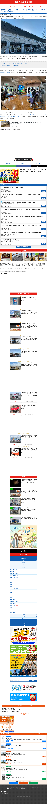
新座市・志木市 (12, 603)
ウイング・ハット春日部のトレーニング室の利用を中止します (14, 63)
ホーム (9, 787)
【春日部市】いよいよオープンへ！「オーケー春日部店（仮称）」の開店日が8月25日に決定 (29, 351)
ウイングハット (2, 271)
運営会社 (13, 787)
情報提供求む (19, 787)
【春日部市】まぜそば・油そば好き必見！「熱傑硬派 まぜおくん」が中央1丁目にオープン (29, 407)
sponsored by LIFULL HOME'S (39, 733)
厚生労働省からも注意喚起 (5, 72)
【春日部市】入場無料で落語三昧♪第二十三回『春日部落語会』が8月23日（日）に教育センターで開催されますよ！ (29, 509)
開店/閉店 (14, 5)
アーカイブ (44, 5)
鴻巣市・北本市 (12, 592)
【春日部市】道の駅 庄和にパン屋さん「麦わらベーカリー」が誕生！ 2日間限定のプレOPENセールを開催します (29, 312)
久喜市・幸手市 (12, 579)
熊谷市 (11, 590)
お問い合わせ (35, 787)
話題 (32, 5)
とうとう (5, 273)
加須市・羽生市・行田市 (14, 577)
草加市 (11, 586)
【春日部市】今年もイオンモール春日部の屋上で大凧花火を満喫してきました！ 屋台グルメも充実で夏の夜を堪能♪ (29, 481)
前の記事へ (8, 163)
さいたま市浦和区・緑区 (14, 575)
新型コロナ (17, 271)
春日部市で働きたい (5, 184)
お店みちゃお (25, 5)
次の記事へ (38, 163)
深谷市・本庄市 (12, 612)
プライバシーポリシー (12, 788)
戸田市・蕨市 (12, 599)
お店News (19, 5)
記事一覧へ (23, 163)
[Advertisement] (23, 284)
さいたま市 (12, 571)
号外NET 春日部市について (23, 788)
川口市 (11, 597)
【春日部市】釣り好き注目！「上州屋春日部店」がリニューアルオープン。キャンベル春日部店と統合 (29, 436)
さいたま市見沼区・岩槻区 (14, 573)
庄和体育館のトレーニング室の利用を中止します (11, 65)
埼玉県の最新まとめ (13, 569)
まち (29, 5)
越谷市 (11, 584)
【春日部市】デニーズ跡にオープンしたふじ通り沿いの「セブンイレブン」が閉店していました (29, 299)
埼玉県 (10, 14)
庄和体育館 (13, 271)
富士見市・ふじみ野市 (14, 601)
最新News (7, 5)
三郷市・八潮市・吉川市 (14, 588)
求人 (10, 5)
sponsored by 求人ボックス (14, 184)
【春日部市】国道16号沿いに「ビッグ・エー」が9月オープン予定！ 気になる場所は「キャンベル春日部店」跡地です (29, 338)
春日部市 (29, 2)
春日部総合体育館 (23, 271)
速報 (40, 5)
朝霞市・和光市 (14, 605)
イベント (36, 5)
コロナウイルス (8, 271)
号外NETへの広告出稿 (27, 787)
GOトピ (2, 5)
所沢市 (11, 607)
